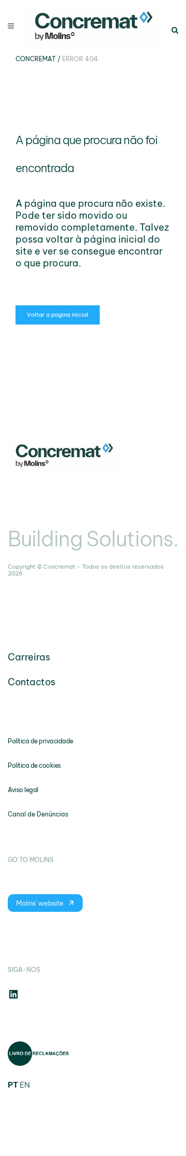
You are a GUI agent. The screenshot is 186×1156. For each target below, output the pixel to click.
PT (13, 1085)
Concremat (36, 59)
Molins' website (40, 903)
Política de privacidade (40, 741)
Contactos (31, 682)
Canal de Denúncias (38, 814)
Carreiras (29, 657)
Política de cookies (34, 765)
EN (25, 1085)
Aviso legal (23, 790)
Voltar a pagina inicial (57, 314)
